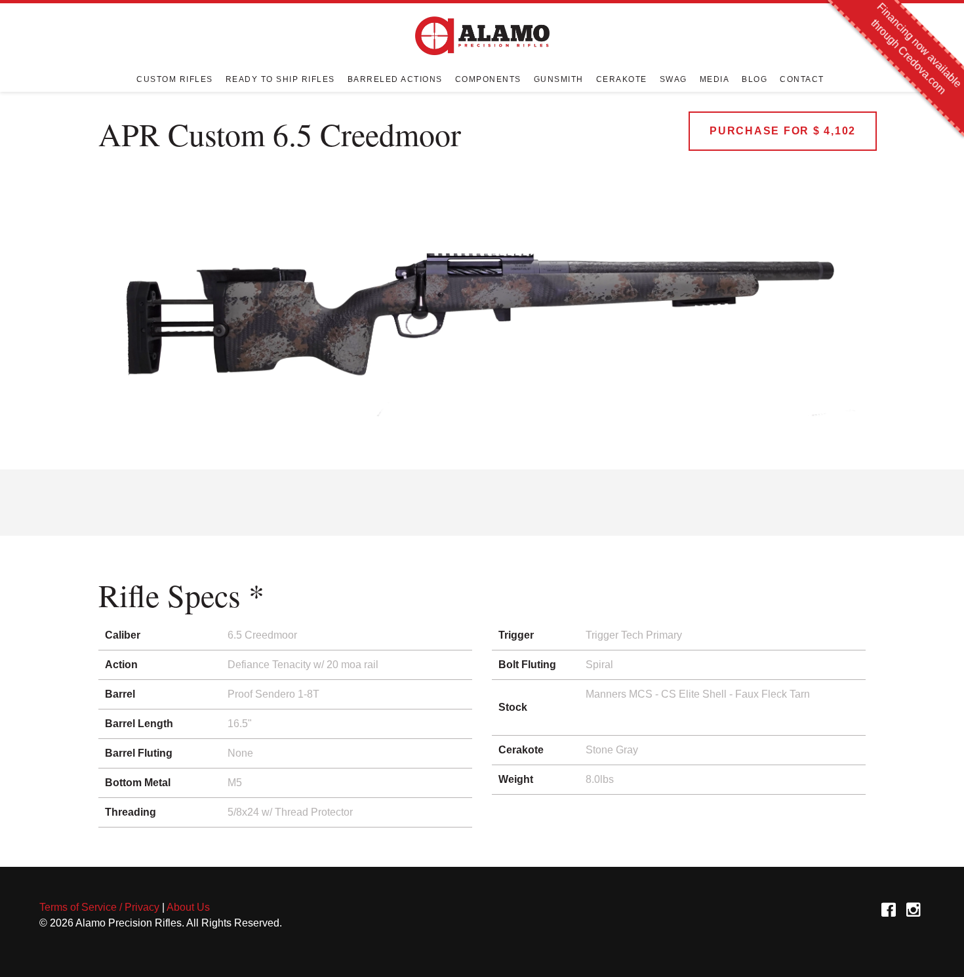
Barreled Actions (395, 79)
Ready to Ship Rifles (280, 79)
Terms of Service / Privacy (99, 907)
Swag (673, 79)
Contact (802, 79)
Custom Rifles (174, 79)
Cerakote (621, 79)
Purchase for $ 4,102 (783, 130)
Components (488, 79)
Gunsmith (559, 79)
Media (715, 79)
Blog (754, 79)
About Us (188, 907)
